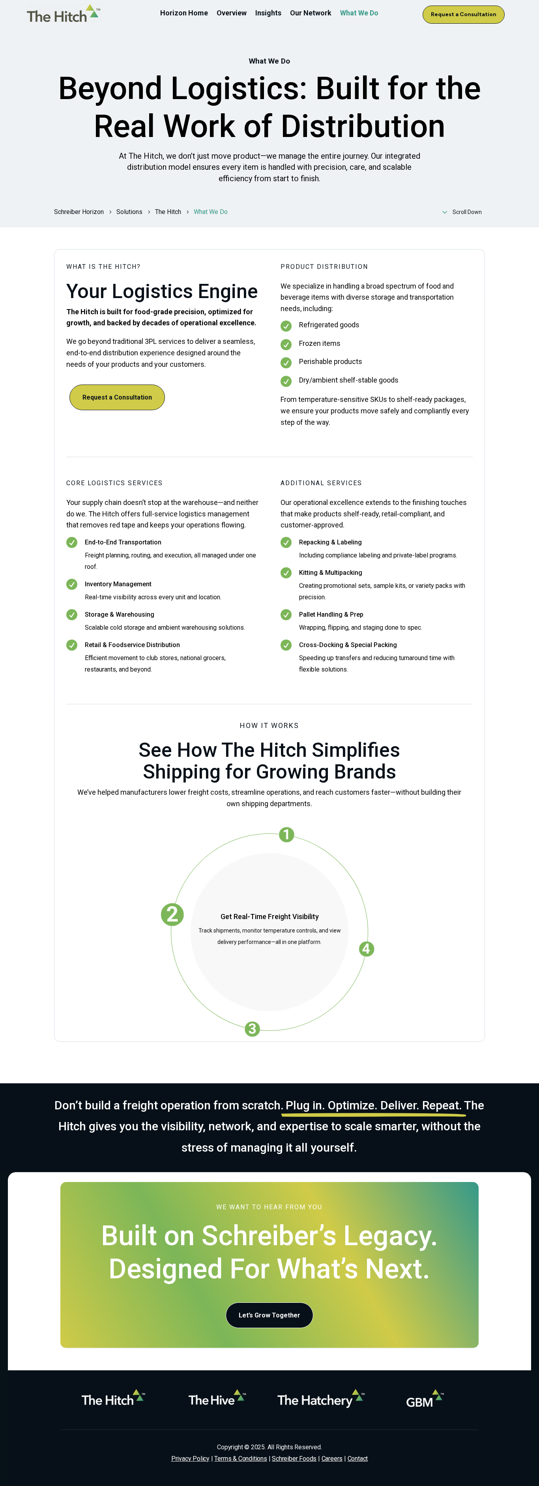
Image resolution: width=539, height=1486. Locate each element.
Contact (358, 1458)
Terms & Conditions (240, 1458)
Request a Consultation (463, 14)
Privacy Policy (190, 1458)
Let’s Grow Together (269, 1315)
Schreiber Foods (294, 1458)
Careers (332, 1458)
